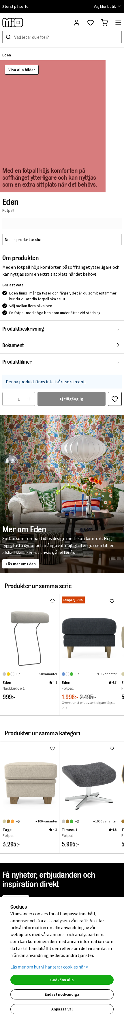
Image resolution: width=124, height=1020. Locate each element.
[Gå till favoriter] (90, 22)
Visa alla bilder (21, 69)
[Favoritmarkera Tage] (52, 748)
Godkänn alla (62, 979)
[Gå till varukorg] (104, 22)
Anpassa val (62, 1009)
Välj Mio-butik (105, 6)
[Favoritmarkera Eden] (115, 399)
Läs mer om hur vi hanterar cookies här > (49, 967)
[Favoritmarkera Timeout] (112, 748)
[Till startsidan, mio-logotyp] (12, 22)
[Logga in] (76, 22)
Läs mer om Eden (21, 563)
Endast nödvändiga (62, 994)
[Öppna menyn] (118, 22)
